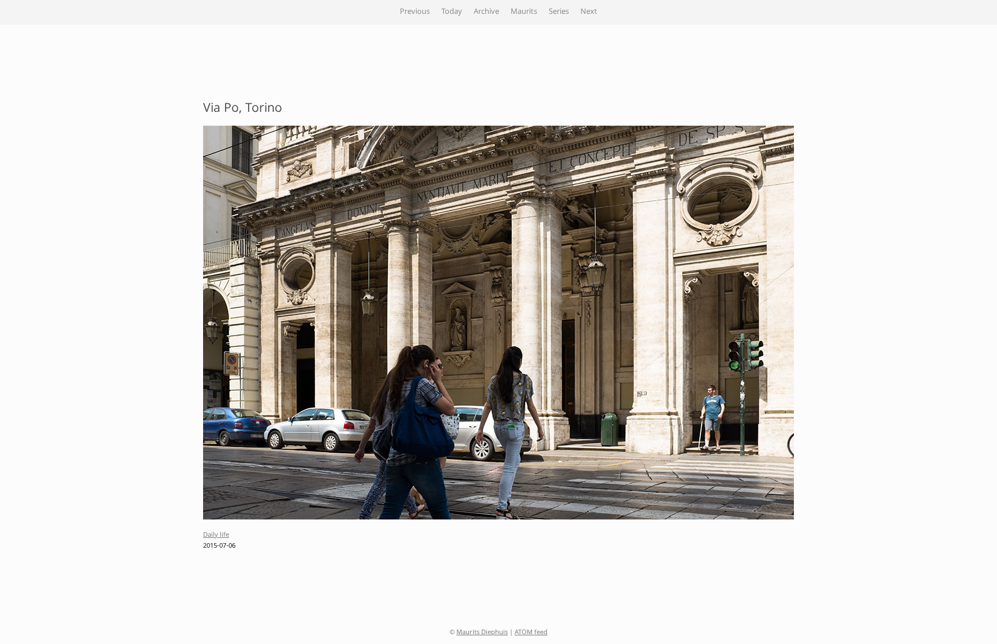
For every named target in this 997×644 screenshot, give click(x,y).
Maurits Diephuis (482, 632)
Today (451, 12)
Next (588, 12)
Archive (486, 12)
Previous (415, 12)
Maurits (524, 12)
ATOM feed (531, 632)
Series (559, 12)
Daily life (216, 535)
